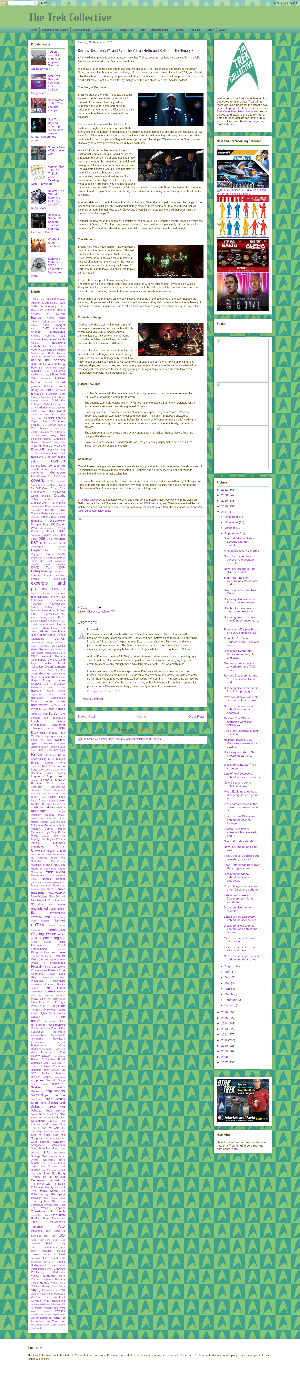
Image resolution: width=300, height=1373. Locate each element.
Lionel (54, 793)
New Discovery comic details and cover (237, 784)
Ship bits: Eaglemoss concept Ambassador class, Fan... (239, 560)
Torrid (52, 1236)
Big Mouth (59, 367)
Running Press (40, 1069)
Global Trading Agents (47, 653)
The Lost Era (56, 1180)
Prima (34, 1002)
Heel (56, 684)
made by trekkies (43, 807)
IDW (53, 713)
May (228, 983)
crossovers (38, 491)
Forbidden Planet (47, 621)
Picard (36, 966)
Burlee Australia (57, 407)
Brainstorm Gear (55, 394)
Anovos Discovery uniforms (241, 550)
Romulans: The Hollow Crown (48, 1054)
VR (63, 1290)
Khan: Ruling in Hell (43, 759)
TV (113, 611)
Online (51, 934)
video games (40, 1282)
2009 (225, 1051)
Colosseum (50, 457)
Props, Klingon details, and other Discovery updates (241, 887)
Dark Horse (59, 506)
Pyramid (51, 1010)
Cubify (35, 499)
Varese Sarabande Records (48, 1279)
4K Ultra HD (48, 299)
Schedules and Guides (55, 30)
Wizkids (60, 1310)
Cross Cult (58, 488)
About (222, 30)
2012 (225, 1034)
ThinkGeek (38, 1211)
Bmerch (49, 382)
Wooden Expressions (42, 1318)
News (33, 30)
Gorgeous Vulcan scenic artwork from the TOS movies (239, 667)
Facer (46, 593)
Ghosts (60, 649)
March (229, 994)
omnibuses (56, 930)
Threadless (36, 1215)
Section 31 (57, 1083)
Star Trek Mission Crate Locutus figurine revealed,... (239, 541)
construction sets (43, 469)
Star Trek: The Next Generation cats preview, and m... (241, 581)
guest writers (38, 670)
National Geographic (54, 882)
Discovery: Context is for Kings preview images (239, 600)
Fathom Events (55, 607)
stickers (35, 1152)
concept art (57, 465)
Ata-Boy (35, 343)
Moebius (36, 865)
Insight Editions (48, 721)
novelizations (57, 913)
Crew (45, 488)
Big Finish (45, 367)
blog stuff (45, 374)
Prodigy (60, 1002)
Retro (62, 1021)
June (228, 977)
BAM (45, 350)
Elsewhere (59, 564)
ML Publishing (39, 857)
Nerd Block (46, 885)
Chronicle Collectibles (53, 442)
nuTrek (37, 924)
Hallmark (49, 677)
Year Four (58, 1321)
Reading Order (126, 30)
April (228, 988)
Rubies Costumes (53, 1066)
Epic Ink (53, 571)
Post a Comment (93, 698)
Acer (48, 313)
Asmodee (35, 339)
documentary (46, 528)
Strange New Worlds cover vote (56, 151)
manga (61, 811)
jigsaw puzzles (41, 743)
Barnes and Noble (42, 353)
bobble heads (54, 386)
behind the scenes (48, 360)
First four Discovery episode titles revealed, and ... (240, 832)
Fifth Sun (36, 614)
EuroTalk (60, 575)
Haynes (36, 683)
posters (49, 991)
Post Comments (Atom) (149, 729)
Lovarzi (51, 800)
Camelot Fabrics (54, 418)
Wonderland (37, 1314)
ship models (55, 1091)
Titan (54, 1214)
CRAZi (50, 481)
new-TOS (44, 900)
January (230, 1005)
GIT (33, 652)
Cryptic (59, 496)
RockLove (59, 1038)
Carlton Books (56, 425)
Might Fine (58, 835)
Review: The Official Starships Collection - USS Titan (239, 722)
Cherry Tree (57, 435)
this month (57, 1211)
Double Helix (56, 531)
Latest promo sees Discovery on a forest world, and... (239, 899)
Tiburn (46, 1215)
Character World (48, 432)
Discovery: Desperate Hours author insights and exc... (239, 654)
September (232, 533)
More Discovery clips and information (240, 939)
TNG (60, 1226)
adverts (35, 321)
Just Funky (45, 750)
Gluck (62, 653)
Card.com (42, 425)
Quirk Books (57, 1013)
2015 (225, 1018)
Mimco (35, 842)
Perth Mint (37, 959)
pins (44, 970)
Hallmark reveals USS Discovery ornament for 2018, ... (240, 743)
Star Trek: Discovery (90, 499)
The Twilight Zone (54, 1198)
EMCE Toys (41, 567)
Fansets (59, 600)
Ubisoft (54, 1258)
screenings (59, 1077)
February (231, 999)
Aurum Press (57, 346)
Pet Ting (48, 959)
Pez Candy (59, 959)
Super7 (35, 1163)
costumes (37, 472)
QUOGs (35, 1017)
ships (35, 1095)
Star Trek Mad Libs (54, 1131)
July (228, 971)
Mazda (61, 829)
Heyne (61, 691)
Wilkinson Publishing (50, 1304)
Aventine (36, 349)
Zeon (46, 1324)
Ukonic (61, 1261)
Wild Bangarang (54, 1300)
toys (49, 1243)
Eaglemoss (39, 550)
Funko (45, 627)
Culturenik (59, 503)
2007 (225, 1062)
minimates (37, 846)
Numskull (59, 920)
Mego (34, 835)
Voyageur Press (52, 1290)
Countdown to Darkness (48, 476)
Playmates (37, 980)
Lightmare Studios (41, 790)
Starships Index (159, 30)
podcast (35, 988)
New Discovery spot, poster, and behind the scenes (242, 957)
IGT (46, 718)
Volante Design (40, 1286)
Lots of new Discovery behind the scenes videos (242, 775)
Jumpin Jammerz (50, 747)
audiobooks (38, 346)
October (230, 527)
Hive (62, 694)
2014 (225, 1023)
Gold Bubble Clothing (44, 659)
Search (210, 30)
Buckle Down (58, 397)
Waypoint (47, 1293)
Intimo (51, 728)
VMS (62, 1282)
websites (59, 1293)
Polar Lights (55, 987)
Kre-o (62, 762)
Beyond (48, 364)
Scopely (47, 1077)
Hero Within (56, 687)
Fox (89, 629)
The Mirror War (40, 1183)
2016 (225, 1012)
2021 (225, 489)
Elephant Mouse (40, 564)
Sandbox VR (58, 1070)
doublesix (35, 535)
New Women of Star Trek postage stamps (56, 105)
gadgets (43, 631)
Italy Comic (55, 736)
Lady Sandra (45, 769)
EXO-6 (56, 589)
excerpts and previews (48, 586)
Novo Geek (59, 917)
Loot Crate (38, 800)
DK (53, 524)
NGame (61, 900)
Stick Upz (60, 1148)
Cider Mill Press (40, 445)
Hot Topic (54, 705)
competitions (38, 465)
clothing (59, 449)
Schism (45, 1073)
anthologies (57, 331)
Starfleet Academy (52, 1141)
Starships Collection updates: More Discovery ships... (241, 642)
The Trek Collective (69, 17)
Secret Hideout (39, 1084)
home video (54, 701)
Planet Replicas (47, 974)
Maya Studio (58, 825)
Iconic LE (36, 714)
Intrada (53, 732)
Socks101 (36, 1117)
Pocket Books (55, 984)
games (60, 638)
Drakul (55, 535)
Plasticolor (48, 977)
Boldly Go (37, 390)
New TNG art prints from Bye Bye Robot (240, 570)
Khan (61, 755)
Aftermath (49, 321)
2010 (225, 1045)
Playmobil (59, 980)
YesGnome (36, 1324)
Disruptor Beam (40, 524)
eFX (42, 561)
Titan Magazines (54, 1218)
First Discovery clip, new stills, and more (239, 948)
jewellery (59, 739)
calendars (49, 414)
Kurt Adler (48, 766)
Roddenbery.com (41, 1049)
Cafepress (36, 414)
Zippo (54, 1324)
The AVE (36, 1173)
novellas (36, 916)
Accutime (35, 313)
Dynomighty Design (48, 546)
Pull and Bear (38, 1010)
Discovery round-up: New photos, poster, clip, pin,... (240, 756)
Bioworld (36, 371)
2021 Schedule (103, 30)
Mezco (45, 835)
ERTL (62, 571)
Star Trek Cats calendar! (239, 841)
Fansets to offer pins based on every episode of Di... (241, 631)
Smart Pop (52, 1114)
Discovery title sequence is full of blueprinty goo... (241, 689)
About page (251, 121)
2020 (225, 495)
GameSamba (37, 642)
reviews (105, 611)
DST (34, 543)
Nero (56, 885)
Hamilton (60, 677)
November (232, 522)
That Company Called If (53, 1170)
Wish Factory (40, 1311)
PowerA (61, 991)
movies (59, 865)
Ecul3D (61, 554)
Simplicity (60, 1110)
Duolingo (51, 543)
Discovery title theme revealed (237, 909)
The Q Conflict (54, 1187)
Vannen (61, 1276)
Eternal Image (41, 575)
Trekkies (46, 1250)
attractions (58, 342)
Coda (47, 453)
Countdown (57, 472)
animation (58, 328)
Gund (42, 673)
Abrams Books (55, 309)
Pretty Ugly (38, 998)
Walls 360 (36, 1293)
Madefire (60, 807)
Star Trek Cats (50, 1128)
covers (37, 480)
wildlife (35, 1304)
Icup (45, 713)
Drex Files (195, 30)
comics (58, 461)
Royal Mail (55, 1063)
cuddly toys (55, 499)
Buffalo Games (39, 400)
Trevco (61, 1250)
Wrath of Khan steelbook (54, 242)
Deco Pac (60, 513)
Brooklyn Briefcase (40, 397)
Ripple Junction (40, 1028)
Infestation (58, 717)
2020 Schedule (81, 30)
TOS (60, 1235)
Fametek (54, 596)
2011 (224, 1040)
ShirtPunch (36, 1099)
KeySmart (51, 755)
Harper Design (41, 680)
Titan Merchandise (48, 1222)
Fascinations (57, 603)
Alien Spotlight (54, 325)
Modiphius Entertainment (48, 861)
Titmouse (37, 1226)
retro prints (38, 1024)
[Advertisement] (141, 572)
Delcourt (35, 517)
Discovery (93, 611)
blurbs (35, 382)
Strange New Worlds (44, 1156)
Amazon (35, 328)
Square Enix (56, 1121)
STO (46, 1152)
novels (47, 917)
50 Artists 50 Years (53, 302)
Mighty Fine (38, 839)
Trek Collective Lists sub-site (235, 111)
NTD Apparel (40, 920)
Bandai (52, 349)
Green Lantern (55, 666)
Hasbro (60, 680)
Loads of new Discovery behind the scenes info (240, 918)
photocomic (57, 962)
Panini (61, 941)
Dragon (46, 535)
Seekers (36, 1087)
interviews (37, 728)
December (232, 516)
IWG (42, 740)
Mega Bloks (58, 832)
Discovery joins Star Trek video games (240, 766)
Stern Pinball (46, 1148)
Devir (54, 517)
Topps (45, 1236)
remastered (49, 1021)
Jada (49, 740)
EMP (62, 567)
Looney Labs (56, 797)
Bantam (61, 350)
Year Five (45, 1321)
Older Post (196, 716)
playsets (36, 984)
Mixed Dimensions (55, 854)
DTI (42, 542)
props (51, 1006)
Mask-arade (37, 818)
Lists (142, 30)
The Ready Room (44, 1190)
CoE (55, 453)
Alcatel (61, 321)
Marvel (61, 815)
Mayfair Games (42, 828)
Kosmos (49, 763)
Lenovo (34, 780)
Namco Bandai (53, 878)
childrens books (41, 438)
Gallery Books (46, 634)
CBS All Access (151, 503)
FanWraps (36, 604)
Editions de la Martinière (43, 557)
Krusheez (36, 766)
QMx (44, 1013)
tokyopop (36, 1231)
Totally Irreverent (40, 1240)
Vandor (35, 1275)
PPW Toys (37, 995)
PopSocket (36, 991)
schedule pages (227, 108)
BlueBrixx (45, 378)
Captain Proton (40, 421)
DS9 (41, 539)
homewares (40, 705)
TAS (43, 1162)
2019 (225, 500)
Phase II (38, 962)
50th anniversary (43, 306)
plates (62, 977)
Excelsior (59, 578)
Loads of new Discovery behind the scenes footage (239, 820)
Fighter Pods (52, 614)
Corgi (62, 469)
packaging (51, 938)
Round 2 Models (43, 1059)
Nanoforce (36, 882)
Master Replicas (40, 822)
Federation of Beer (53, 610)
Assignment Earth (53, 339)
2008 (225, 1056)
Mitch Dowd (37, 854)
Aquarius (50, 335)
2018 (225, 506)
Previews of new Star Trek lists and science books (241, 698)
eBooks (49, 554)
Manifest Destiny (42, 814)
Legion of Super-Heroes (48, 776)
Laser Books (55, 773)
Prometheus (38, 1006)
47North (35, 299)
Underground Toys (43, 1265)
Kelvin (37, 754)
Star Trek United (47, 1138)
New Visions (39, 896)
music (49, 871)
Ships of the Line (53, 1095)
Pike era (36, 970)
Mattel (48, 825)
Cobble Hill (36, 453)
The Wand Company (48, 1208)
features (36, 610)
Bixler (46, 371)
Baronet (61, 353)
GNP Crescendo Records (48, 656)
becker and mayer (54, 356)
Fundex (35, 628)
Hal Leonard (53, 673)
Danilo (48, 506)
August (229, 966)
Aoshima (35, 335)
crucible (46, 495)
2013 (225, 1029)
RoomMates (59, 1056)
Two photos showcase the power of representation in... (241, 807)
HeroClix (36, 690)
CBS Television (41, 428)
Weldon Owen (40, 1297)
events (35, 578)
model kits (57, 857)
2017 (225, 511)
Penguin (61, 949)
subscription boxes (54, 1160)
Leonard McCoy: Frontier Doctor (48, 781)
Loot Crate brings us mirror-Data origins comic (242, 866)
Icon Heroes (57, 708)
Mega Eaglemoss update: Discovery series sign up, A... (241, 795)
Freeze (61, 624)
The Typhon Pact (44, 1201)
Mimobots (59, 842)
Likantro (46, 793)
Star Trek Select (41, 1134)
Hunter (45, 709)
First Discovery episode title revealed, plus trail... (241, 857)
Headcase (47, 684)
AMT (46, 328)
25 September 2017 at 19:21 (104, 691)
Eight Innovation (56, 561)
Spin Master (48, 1117)
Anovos (36, 331)
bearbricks (36, 356)
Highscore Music (42, 694)
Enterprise (39, 571)
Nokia (51, 904)
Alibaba (34, 325)
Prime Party (46, 1002)
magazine (38, 811)
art (63, 335)
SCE (34, 1073)
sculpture (37, 1080)
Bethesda (36, 364)
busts (34, 411)
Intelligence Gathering (48, 724)
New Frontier (56, 889)
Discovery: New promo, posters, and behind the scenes (241, 929)
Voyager (37, 1290)
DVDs (61, 542)
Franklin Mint (47, 624)
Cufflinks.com (39, 503)
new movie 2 (57, 892)
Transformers (49, 1247)
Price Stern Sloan (56, 999)
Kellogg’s (59, 750)
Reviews (179, 30)
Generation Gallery (47, 646)
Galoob (61, 635)
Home (141, 716)
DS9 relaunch (56, 538)
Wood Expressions (55, 1314)
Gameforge (37, 638)
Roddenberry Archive (48, 1042)
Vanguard (48, 1275)
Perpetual (59, 956)
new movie (39, 893)
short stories (55, 1098)
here (235, 1148)
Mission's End (56, 850)
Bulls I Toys (50, 404)
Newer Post (86, 716)
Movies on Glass (40, 869)
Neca (34, 885)
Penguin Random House (48, 952)
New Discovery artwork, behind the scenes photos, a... (239, 709)
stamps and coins (44, 1124)
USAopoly (59, 1272)
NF (54, 900)
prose (60, 1006)
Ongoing (37, 934)
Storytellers (59, 1152)
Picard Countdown (54, 966)
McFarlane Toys (40, 832)
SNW (62, 1114)
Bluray (60, 378)
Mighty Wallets (56, 839)
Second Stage (55, 1080)
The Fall (46, 1176)
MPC (53, 869)
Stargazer (36, 1145)
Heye (50, 690)
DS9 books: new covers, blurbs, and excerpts (239, 609)
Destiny (45, 516)
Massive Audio (56, 818)
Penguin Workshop (41, 956)
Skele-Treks (38, 1114)
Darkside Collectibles (43, 510)
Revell (50, 1024)
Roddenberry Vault (48, 1045)
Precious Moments (55, 995)
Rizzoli (45, 1035)
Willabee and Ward (54, 1308)
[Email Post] (99, 607)
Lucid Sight (59, 804)
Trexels (35, 1254)
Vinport (54, 1282)
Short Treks (39, 1102)
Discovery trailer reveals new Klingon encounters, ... (241, 620)
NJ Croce (38, 904)
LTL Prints (46, 804)
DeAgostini (47, 513)
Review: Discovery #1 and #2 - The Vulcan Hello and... (240, 679)
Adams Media (56, 318)
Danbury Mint (37, 506)
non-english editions (48, 906)
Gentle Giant (46, 649)
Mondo (47, 864)
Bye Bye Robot (53, 411)
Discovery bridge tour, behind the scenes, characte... (238, 877)
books (49, 390)
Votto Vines (58, 1286)
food (52, 617)
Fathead (35, 607)
